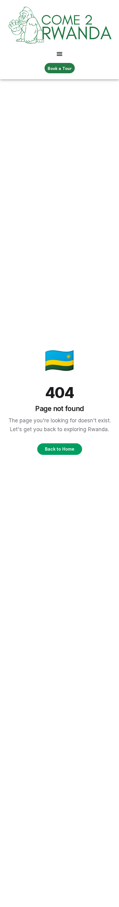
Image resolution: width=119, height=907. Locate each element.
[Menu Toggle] (59, 54)
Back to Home (59, 449)
